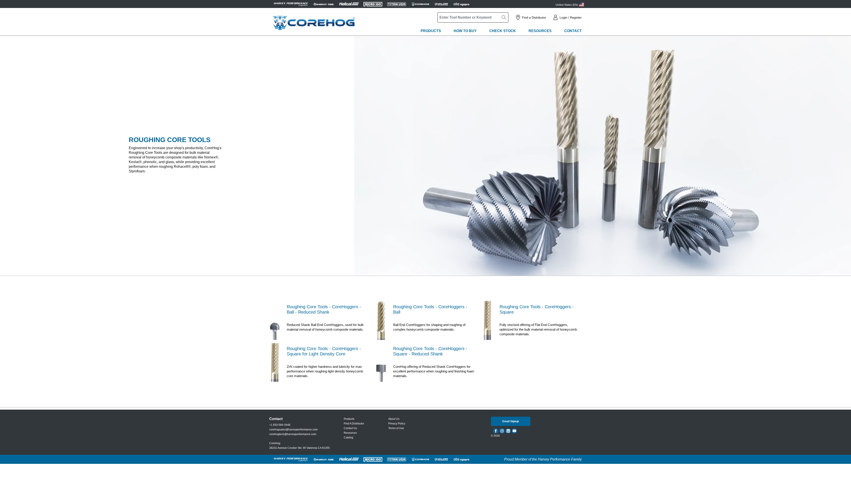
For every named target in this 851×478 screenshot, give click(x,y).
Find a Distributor (534, 17)
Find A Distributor (354, 423)
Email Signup (510, 421)
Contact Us (350, 428)
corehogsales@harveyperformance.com (293, 429)
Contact (573, 31)
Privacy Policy (396, 423)
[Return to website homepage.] (313, 22)
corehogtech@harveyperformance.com (292, 434)
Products (431, 31)
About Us (393, 418)
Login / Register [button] (571, 17)
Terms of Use (396, 428)
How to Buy (465, 31)
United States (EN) (567, 4)
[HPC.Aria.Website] (291, 4)
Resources (540, 31)
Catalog (348, 437)
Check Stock (502, 31)
